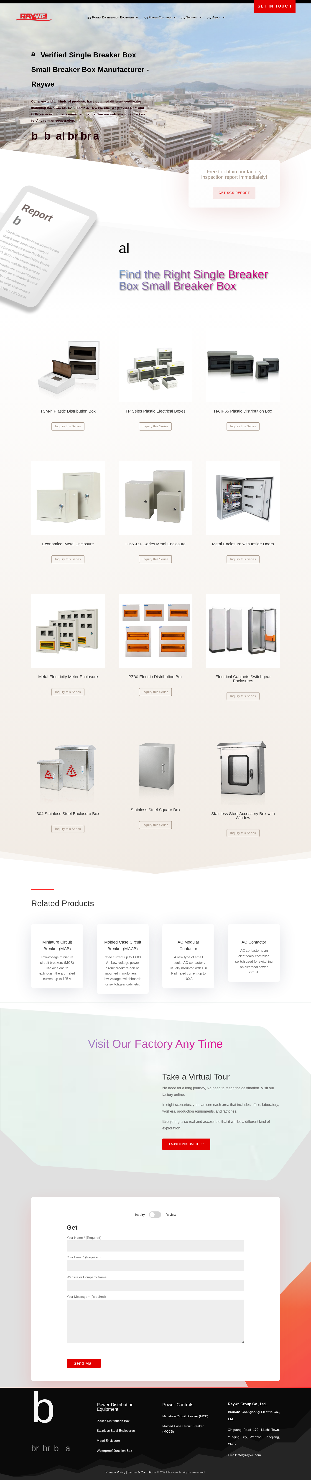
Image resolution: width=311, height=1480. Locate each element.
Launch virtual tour (186, 1144)
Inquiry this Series (68, 426)
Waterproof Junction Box (114, 1450)
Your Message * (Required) (86, 1296)
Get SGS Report (234, 193)
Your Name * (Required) (84, 1237)
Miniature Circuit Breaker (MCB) (185, 1416)
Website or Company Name (87, 1277)
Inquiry (140, 1214)
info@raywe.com (249, 1455)
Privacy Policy (115, 1472)
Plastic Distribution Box (113, 1421)
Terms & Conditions (142, 1472)
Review (171, 1214)
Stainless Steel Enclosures (116, 1430)
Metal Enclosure (108, 1440)
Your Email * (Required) (84, 1257)
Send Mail (84, 1363)
